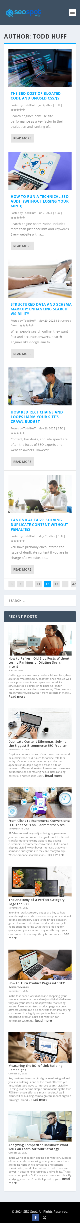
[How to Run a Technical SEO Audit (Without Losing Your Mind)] (40, 171)
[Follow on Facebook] (35, 1217)
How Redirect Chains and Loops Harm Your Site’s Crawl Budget (37, 417)
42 (74, 584)
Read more (16, 696)
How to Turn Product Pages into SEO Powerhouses (36, 985)
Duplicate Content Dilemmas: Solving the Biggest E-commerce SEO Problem (37, 743)
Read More (22, 138)
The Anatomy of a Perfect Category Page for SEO (36, 902)
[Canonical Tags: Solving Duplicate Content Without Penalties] (40, 494)
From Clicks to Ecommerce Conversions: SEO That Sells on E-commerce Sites (39, 822)
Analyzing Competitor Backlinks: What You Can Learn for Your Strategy (38, 1147)
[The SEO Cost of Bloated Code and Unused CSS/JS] (40, 68)
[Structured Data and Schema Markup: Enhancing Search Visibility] (40, 279)
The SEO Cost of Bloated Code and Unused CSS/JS (36, 96)
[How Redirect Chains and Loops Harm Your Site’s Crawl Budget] (40, 386)
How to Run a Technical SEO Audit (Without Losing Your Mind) (40, 201)
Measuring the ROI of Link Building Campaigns (35, 1067)
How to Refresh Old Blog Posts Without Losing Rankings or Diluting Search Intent (39, 662)
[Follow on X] (44, 1217)
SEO (57, 105)
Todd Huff (29, 105)
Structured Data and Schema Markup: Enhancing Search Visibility (41, 309)
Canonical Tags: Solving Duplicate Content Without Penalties (39, 524)
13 (56, 584)
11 (38, 584)
